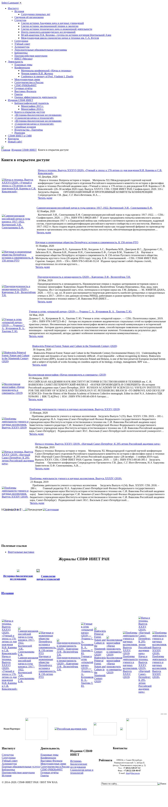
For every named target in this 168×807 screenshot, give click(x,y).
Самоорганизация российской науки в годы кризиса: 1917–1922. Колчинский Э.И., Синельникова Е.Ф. (95, 207)
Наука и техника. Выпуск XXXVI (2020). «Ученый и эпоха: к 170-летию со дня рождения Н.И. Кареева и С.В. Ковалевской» (9, 672)
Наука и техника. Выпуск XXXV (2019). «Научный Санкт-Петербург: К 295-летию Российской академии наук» (97, 443)
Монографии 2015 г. (32, 106)
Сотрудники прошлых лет (35, 14)
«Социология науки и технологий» (34, 118)
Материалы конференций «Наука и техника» (46, 70)
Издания (7, 593)
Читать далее (45, 198)
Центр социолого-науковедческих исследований (48, 32)
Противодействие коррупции (30, 55)
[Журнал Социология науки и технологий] (38, 571)
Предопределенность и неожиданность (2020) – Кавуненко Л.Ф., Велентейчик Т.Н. (84, 277)
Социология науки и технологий (81, 771)
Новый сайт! (15, 141)
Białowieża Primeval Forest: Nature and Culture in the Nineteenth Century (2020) (74, 346)
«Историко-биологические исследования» (38, 115)
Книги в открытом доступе (29, 112)
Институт (13, 8)
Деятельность (15, 61)
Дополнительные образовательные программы (40, 49)
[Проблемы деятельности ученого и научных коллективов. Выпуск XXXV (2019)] (15, 427)
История (19, 11)
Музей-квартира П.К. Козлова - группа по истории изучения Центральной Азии (66, 35)
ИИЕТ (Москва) (23, 58)
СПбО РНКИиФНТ (25, 85)
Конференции (22, 67)
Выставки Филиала (25, 91)
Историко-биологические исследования (78, 764)
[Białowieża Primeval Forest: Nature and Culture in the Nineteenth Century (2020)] (17, 361)
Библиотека (21, 52)
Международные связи (27, 79)
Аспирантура (21, 46)
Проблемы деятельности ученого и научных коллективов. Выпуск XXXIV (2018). (76, 478)
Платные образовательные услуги (21, 766)
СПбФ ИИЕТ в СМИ (20, 135)
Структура (20, 20)
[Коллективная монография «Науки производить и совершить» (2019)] (15, 393)
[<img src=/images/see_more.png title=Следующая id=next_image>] (51, 509)
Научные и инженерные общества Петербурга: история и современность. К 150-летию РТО (86, 242)
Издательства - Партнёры (28, 129)
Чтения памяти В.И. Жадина (37, 73)
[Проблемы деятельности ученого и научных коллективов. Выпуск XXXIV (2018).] (15, 496)
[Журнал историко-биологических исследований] (18, 571)
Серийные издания (25, 126)
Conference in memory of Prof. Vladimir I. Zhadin (47, 76)
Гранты (18, 94)
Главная (5, 149)
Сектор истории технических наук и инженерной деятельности (56, 29)
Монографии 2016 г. (32, 109)
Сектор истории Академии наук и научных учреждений (52, 23)
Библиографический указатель (31, 103)
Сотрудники (21, 41)
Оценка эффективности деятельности (35, 97)
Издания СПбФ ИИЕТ (20, 100)
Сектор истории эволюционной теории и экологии (49, 26)
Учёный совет (22, 43)
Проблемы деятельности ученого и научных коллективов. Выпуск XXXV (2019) (74, 409)
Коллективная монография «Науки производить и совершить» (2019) (67, 374)
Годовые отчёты (23, 88)
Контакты (13, 138)
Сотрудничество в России (28, 82)
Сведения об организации (29, 17)
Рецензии (19, 132)
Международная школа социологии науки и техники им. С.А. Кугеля (60, 38)
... (24, 509)
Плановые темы (23, 64)
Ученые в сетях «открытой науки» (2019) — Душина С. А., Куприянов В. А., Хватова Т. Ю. (80, 311)
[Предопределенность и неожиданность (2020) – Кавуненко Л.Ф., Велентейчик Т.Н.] (19, 295)
